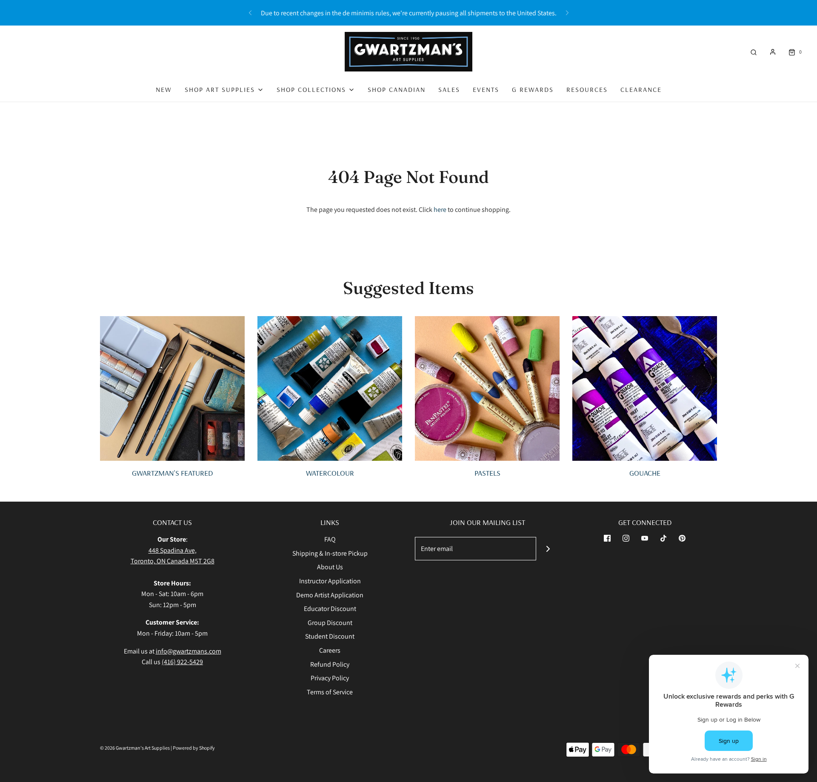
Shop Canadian (397, 89)
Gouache (644, 473)
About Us (330, 566)
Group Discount (330, 622)
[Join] (548, 548)
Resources (587, 89)
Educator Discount (330, 608)
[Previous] (250, 12)
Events (486, 89)
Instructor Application (330, 581)
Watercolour (330, 473)
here (440, 209)
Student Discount (329, 636)
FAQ (330, 539)
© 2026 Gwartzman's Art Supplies (135, 748)
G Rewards (533, 89)
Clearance (641, 89)
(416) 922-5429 (182, 661)
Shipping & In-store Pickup (330, 553)
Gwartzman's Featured (172, 473)
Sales (449, 89)
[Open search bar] (753, 51)
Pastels (487, 473)
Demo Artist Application (329, 595)
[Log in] (773, 52)
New (164, 89)
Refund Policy (329, 664)
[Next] (567, 12)
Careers (329, 650)
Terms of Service (330, 692)
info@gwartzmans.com (188, 651)
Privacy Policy (330, 678)
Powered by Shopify (194, 748)
